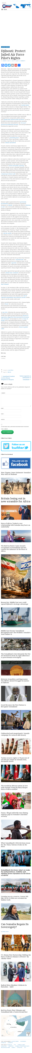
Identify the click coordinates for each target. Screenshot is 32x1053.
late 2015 (5, 312)
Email (2, 413)
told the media (7, 233)
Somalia (3, 1042)
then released (5, 284)
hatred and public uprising (16, 165)
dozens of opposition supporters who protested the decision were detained (15, 317)
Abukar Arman (5, 931)
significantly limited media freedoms (14, 119)
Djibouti (9, 372)
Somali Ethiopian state (22, 1046)
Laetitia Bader (25, 105)
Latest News (5, 47)
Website (3, 419)
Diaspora (4, 1046)
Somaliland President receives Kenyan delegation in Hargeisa (8, 378)
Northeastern (5, 1047)
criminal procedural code (8, 174)
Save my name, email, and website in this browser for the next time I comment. (15, 427)
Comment (3, 393)
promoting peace (14, 137)
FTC (15, 1044)
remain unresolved (10, 142)
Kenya (13, 1047)
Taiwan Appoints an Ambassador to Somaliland (25, 377)
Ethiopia (19, 1047)
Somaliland (21, 1044)
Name (2, 408)
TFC (25, 1047)
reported (13, 263)
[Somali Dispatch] (16, 6)
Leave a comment (20, 60)
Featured (23, 1041)
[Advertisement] (16, 28)
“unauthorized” (19, 259)
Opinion (10, 1042)
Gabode (10, 205)
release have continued (11, 272)
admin (4, 60)
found (6, 304)
